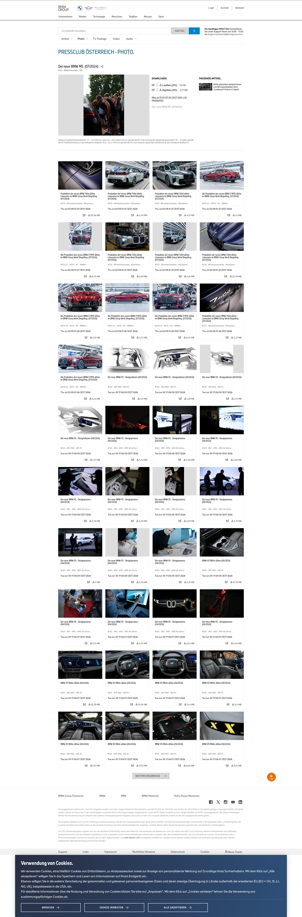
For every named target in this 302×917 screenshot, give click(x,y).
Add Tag (179, 30)
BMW (102, 795)
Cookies (205, 851)
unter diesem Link (132, 837)
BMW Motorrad (150, 795)
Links (86, 851)
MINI (123, 795)
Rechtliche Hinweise (143, 851)
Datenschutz (178, 851)
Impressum (110, 851)
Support (62, 851)
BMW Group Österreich (71, 795)
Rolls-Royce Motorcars (186, 795)
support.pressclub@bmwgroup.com (225, 34)
